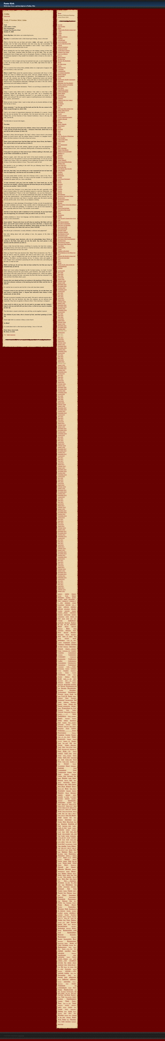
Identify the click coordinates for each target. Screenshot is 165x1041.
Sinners (65, 967)
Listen (67, 836)
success (59, 979)
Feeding (64, 722)
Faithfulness (62, 716)
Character (61, 644)
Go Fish (60, 25)
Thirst (59, 997)
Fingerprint (61, 95)
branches (67, 638)
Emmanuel (61, 700)
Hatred (59, 778)
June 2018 (60, 439)
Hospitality (61, 791)
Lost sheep (61, 842)
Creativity (73, 670)
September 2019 (62, 413)
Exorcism (60, 712)
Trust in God (66, 1003)
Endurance (66, 702)
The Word (60, 995)
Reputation (74, 937)
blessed (66, 632)
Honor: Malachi (62, 124)
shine (65, 965)
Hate (75, 776)
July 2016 (60, 478)
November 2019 (62, 409)
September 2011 (62, 577)
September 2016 (62, 475)
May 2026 (60, 276)
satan (74, 955)
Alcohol (60, 611)
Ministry (73, 867)
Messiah (60, 867)
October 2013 (61, 535)
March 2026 (61, 279)
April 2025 (61, 298)
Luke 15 (69, 848)
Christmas (72, 646)
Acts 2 (74, 605)
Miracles (61, 869)
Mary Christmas (62, 148)
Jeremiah (60, 129)
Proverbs (67, 915)
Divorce (67, 694)
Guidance (60, 776)
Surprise (59, 981)
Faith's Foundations (63, 91)
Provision (60, 916)
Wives (70, 1015)
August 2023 (61, 332)
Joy (71, 817)
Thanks (60, 217)
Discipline (60, 690)
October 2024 (61, 308)
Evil (74, 708)
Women (68, 1017)
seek (74, 959)
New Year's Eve (62, 165)
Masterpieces (72, 854)
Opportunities (66, 886)
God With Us (61, 112)
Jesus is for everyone (67, 811)
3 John (60, 603)
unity (59, 1007)
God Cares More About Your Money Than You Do (65, 109)
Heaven (60, 780)
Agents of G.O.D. (62, 49)
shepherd (60, 965)
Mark (59, 146)
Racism (60, 191)
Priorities (69, 911)
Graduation (73, 766)
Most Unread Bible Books (65, 162)
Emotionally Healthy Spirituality (66, 79)
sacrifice (68, 597)
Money (73, 871)
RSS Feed (60, 1024)
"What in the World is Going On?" (67, 30)
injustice (67, 798)
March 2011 (61, 588)
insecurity (74, 798)
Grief (59, 774)
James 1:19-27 (61, 806)
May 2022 (60, 358)
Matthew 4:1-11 (67, 857)
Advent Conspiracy (63, 47)
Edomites (60, 698)
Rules (59, 949)
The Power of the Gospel (64, 237)
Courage (67, 668)
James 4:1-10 (73, 807)
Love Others (71, 846)
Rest (74, 939)
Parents (70, 891)
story (75, 975)
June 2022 (60, 356)
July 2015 (60, 499)
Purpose (60, 189)
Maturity (67, 859)
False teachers (72, 716)
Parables (60, 172)
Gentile (74, 741)
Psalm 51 (60, 918)
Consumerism (61, 71)
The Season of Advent (64, 242)
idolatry (68, 795)
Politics (60, 177)
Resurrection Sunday (63, 199)
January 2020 (61, 406)
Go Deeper (61, 103)
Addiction (66, 607)
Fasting (74, 718)
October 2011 (61, 576)
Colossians (61, 69)
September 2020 (62, 392)
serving (74, 597)
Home (59, 13)
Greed (74, 772)
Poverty (74, 903)
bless (59, 632)
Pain (68, 889)
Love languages (69, 844)
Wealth (70, 1011)
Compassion (61, 659)
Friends (73, 735)
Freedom (67, 735)
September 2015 (62, 495)
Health (69, 778)
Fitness (74, 726)
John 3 (70, 813)
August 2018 (61, 435)
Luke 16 (74, 848)
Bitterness (68, 630)
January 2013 (61, 550)
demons (68, 682)
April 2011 (61, 586)
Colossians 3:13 (66, 651)
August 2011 (61, 579)
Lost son (68, 842)
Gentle (59, 743)
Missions (74, 869)
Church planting (70, 649)
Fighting (68, 724)
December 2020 (62, 387)
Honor (74, 786)
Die (59, 686)
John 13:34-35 (61, 815)
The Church (63, 991)
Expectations (67, 712)
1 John (59, 31)
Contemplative (61, 665)
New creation (67, 877)
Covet (59, 670)
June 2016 (60, 480)
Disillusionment (62, 692)
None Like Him (62, 167)
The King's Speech (63, 232)
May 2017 (60, 461)
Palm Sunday (61, 170)
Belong (67, 626)
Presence (60, 184)
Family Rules (61, 93)
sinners (65, 599)
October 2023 (61, 329)
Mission (68, 869)
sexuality (60, 599)
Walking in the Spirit (63, 251)
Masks (65, 854)
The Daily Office (70, 991)
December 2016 (62, 469)
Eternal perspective (64, 706)
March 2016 (61, 485)
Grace (68, 766)
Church (60, 649)
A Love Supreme (62, 42)
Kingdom (64, 824)
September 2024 (62, 310)
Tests (74, 987)
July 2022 (60, 355)
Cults (69, 674)
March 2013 (61, 547)
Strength (60, 977)
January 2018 (61, 447)
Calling (60, 642)
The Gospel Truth (62, 227)
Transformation (71, 999)
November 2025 (62, 286)
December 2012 (62, 552)
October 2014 (61, 514)
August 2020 (61, 394)
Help (75, 780)
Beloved (74, 626)
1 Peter (60, 33)
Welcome (60, 1013)
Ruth (75, 949)
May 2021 (60, 379)
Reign (59, 930)
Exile (67, 710)
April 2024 (61, 319)
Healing (64, 778)
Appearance (61, 617)
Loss (63, 839)
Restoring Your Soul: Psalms (65, 196)
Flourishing (60, 728)
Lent (59, 832)
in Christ (66, 797)
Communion (72, 655)
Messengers (73, 865)
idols (74, 795)
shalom (69, 963)
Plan (71, 901)
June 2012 (60, 562)
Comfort (73, 651)
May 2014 (60, 523)
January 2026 (61, 283)
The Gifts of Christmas (64, 223)
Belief (60, 626)
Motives (69, 873)
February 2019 (62, 425)
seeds (70, 959)
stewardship (71, 599)
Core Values (71, 667)
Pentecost (60, 174)
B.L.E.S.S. (67, 623)
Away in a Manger (63, 54)
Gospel (60, 114)
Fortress (74, 733)
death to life (67, 679)
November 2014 (62, 512)
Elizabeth (73, 698)
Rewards (71, 945)
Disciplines (73, 690)
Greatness (69, 772)
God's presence (67, 755)
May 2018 (60, 440)
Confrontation (72, 661)
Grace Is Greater (62, 115)
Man (74, 850)
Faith (74, 714)
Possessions (68, 903)
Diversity (60, 694)
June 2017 (60, 459)
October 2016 (61, 473)
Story (59, 211)
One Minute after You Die (65, 169)
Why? (59, 261)
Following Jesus (67, 730)
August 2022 (61, 353)
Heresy (59, 782)
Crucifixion (61, 674)
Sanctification (62, 955)
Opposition (73, 886)
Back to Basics (62, 57)
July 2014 (60, 519)
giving (59, 596)
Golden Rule (68, 759)
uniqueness (74, 1005)
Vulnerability (73, 1009)
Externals (73, 712)
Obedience (69, 885)
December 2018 (62, 428)
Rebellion (74, 924)
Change (73, 642)
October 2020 (61, 391)
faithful (67, 594)
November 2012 (62, 553)
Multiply (60, 875)
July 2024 (60, 313)
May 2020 (60, 399)
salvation (61, 953)
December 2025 (62, 284)
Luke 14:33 (63, 848)
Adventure (67, 609)
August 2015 (61, 497)
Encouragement (69, 700)
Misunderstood (61, 871)
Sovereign (68, 969)
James (59, 127)
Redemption (61, 928)
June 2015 (60, 500)
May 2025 (60, 296)
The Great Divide (62, 229)
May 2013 (60, 543)
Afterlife (73, 609)
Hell (59, 121)
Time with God (68, 997)
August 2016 (61, 476)
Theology (73, 995)
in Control (73, 797)
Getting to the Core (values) (65, 100)
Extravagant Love (62, 86)
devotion (73, 684)
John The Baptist (71, 815)
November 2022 (62, 348)
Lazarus (74, 828)
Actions (68, 605)
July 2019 (60, 416)
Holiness (61, 784)
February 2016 (62, 487)
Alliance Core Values (63, 52)
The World (67, 995)
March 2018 (61, 444)
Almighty (67, 611)
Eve (72, 708)
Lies (63, 832)
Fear (59, 722)
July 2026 (60, 272)
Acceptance (61, 605)
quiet (68, 922)
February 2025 (62, 301)
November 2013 (62, 533)
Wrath (59, 1021)
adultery (60, 594)
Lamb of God (62, 828)
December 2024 (62, 305)
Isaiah (59, 804)
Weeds (74, 1011)
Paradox (65, 891)
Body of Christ (67, 636)
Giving (60, 745)
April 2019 (61, 421)
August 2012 (61, 559)
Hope (67, 788)
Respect (60, 939)
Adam (59, 607)
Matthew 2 (68, 855)
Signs (59, 967)
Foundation (61, 735)
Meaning (60, 155)
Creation (65, 670)
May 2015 (60, 502)
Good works (66, 761)
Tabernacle (60, 983)
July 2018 (60, 437)
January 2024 (61, 324)
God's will (66, 757)
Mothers (64, 873)
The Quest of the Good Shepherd (66, 239)
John (59, 133)
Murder (64, 875)
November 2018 (62, 430)
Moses (59, 873)
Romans (60, 203)
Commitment (72, 653)
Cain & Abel (71, 640)
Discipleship (61, 76)
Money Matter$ (62, 160)
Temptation (61, 215)
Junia (75, 819)
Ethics (59, 708)
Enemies (73, 702)
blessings (60, 634)
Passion (60, 893)
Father (60, 720)
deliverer (60, 682)
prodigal (60, 913)
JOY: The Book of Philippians (66, 136)
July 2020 (60, 396)
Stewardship (61, 975)
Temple (74, 983)
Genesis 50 (66, 741)
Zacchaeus (68, 1021)
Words (59, 263)
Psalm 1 (60, 186)
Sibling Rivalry (72, 965)
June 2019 (60, 418)
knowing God (66, 826)
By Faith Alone (62, 64)
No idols (67, 882)
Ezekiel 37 (63, 714)
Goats (74, 747)
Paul (59, 895)
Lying (66, 850)
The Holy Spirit (62, 230)
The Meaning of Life (63, 234)
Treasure (60, 1001)
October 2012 (61, 555)
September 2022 (62, 351)
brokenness (61, 640)
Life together (66, 834)
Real (65, 924)
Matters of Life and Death (65, 151)
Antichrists (73, 613)
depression (60, 684)
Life (67, 832)
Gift (71, 743)
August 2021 (61, 373)
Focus (67, 728)
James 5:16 (68, 809)
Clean (59, 651)
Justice (60, 822)
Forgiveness (62, 733)
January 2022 (61, 365)
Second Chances (63, 959)
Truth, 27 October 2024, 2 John (15, 20)
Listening (73, 836)
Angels (74, 611)
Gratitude (61, 768)
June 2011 (60, 583)
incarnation (60, 798)
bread (74, 638)
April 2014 (61, 524)
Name (72, 875)
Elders (66, 698)
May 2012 (60, 564)
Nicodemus (61, 883)
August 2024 (61, 312)
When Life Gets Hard (63, 258)
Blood (67, 634)
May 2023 (60, 337)
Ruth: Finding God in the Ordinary (67, 205)
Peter (59, 901)
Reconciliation (62, 926)
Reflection (68, 928)
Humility (61, 793)
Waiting (60, 1011)
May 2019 (60, 420)
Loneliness (73, 837)
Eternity (73, 706)
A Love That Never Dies (64, 43)
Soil (68, 967)
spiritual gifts (70, 971)
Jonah (59, 134)
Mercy (66, 865)
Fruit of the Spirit (64, 737)
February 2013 (62, 548)
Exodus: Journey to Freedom (65, 85)
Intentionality (72, 800)
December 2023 (62, 325)
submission (72, 977)
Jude (75, 817)
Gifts (75, 743)
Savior (74, 957)
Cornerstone (61, 668)
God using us (73, 749)
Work (60, 1019)
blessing (73, 632)
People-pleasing (72, 897)
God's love (68, 753)
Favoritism (73, 720)
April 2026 (61, 277)
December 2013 (62, 531)
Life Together (61, 26)
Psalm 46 (74, 916)
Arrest (63, 619)
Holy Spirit (72, 784)
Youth (63, 1021)
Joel (66, 813)
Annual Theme (63, 613)
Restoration (60, 941)
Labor (74, 826)
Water (65, 1011)
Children (67, 644)
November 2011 (62, 574)
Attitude (60, 621)
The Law (68, 993)
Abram (74, 603)
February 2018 (62, 445)
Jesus (59, 131)
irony (75, 802)
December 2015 (62, 490)
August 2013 (61, 538)
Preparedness (72, 907)
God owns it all (65, 749)
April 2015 (61, 504)
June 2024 (60, 315)
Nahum (68, 875)
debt (74, 679)
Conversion (60, 667)
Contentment (72, 665)
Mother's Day (61, 163)
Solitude (72, 967)
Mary (71, 852)
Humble (74, 791)
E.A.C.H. (64, 696)
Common (60, 655)
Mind (67, 867)
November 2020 (62, 389)
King (64, 822)
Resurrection (61, 198)
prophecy (73, 913)
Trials (67, 1001)
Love (59, 143)
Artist (67, 619)
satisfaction (61, 957)
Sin (62, 967)
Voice (66, 1009)
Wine (75, 1013)
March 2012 (61, 567)
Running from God (67, 949)
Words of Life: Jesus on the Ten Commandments (66, 265)
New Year (65, 879)
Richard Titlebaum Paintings (66, 15)
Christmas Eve (62, 67)
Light (63, 836)
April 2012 (61, 565)
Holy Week (61, 786)
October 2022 (61, 349)
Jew (63, 813)
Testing (69, 987)
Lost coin (73, 839)
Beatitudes (73, 624)
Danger (60, 677)
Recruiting (74, 926)
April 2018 (61, 442)
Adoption (73, 607)
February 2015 (62, 507)
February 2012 (62, 569)
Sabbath (60, 951)
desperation (67, 684)
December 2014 (62, 511)
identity (60, 795)
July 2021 (60, 375)
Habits (64, 776)
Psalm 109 (73, 918)
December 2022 (62, 346)
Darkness (67, 677)
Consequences (62, 663)
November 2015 (62, 492)
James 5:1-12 (61, 809)
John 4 (74, 813)
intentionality (61, 802)
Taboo (59, 28)
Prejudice (60, 907)
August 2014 (61, 517)
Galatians (60, 98)
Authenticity (72, 621)
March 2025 (61, 300)
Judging (60, 820)
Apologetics (67, 615)
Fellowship (60, 724)
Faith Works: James (63, 90)
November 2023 (62, 327)
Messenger (61, 158)
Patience (69, 893)
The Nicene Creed (62, 235)
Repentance (61, 597)
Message (60, 157)
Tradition (60, 999)
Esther (65, 704)
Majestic (71, 850)
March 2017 (61, 464)
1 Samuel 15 (65, 601)
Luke (59, 848)
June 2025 (60, 295)
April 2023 (61, 339)
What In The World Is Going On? (67, 256)
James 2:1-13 (69, 806)
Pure (64, 920)
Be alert (60, 624)
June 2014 (60, 521)
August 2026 (61, 271)
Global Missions (70, 745)
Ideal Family (61, 126)
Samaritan (74, 953)
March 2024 (61, 320)
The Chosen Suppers (63, 222)
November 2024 (62, 307)
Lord (59, 839)
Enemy (60, 704)
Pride (66, 909)
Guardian (74, 774)
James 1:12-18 (72, 804)
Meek (69, 861)
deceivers (12, 335)
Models (68, 871)
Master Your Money (63, 150)
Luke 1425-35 (61, 850)
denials (74, 682)
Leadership (61, 830)
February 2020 (62, 404)
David (74, 677)
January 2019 (61, 427)
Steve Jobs (73, 973)
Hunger (67, 793)
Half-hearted (70, 776)
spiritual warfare (63, 973)
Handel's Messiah (62, 119)
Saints (74, 951)
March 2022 (61, 361)
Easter (59, 78)
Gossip (74, 764)
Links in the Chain (63, 139)
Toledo (74, 997)
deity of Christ (70, 680)
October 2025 (61, 288)
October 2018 (61, 432)
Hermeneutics (66, 782)
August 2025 (61, 291)
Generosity (61, 739)
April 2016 (61, 483)
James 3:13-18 (65, 807)
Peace (64, 895)
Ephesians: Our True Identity (65, 83)
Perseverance (72, 899)
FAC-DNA (61, 88)
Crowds (74, 672)
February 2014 (62, 528)
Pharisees (64, 901)
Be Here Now (61, 59)
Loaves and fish (62, 837)
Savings (68, 957)
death (60, 679)
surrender (67, 981)
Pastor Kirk (7, 16)
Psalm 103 (66, 918)
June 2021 (60, 377)
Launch (69, 828)
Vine (75, 1007)
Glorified (60, 102)
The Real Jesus (62, 241)
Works (64, 1019)
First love (66, 726)
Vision (59, 249)
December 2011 (62, 572)
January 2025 (61, 303)
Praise (59, 181)
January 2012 (61, 571)
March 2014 (61, 526)
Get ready (65, 743)
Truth (8, 335)
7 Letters (60, 38)
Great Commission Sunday (65, 117)
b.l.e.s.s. (60, 55)
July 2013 (60, 540)
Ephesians (60, 81)
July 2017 (60, 457)
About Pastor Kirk (63, 17)
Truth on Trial (61, 247)
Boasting (73, 634)
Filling (74, 724)
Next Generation (70, 881)
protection (60, 915)
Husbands (73, 793)
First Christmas (62, 97)
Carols (59, 66)
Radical (60, 193)
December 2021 (62, 367)
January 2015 (61, 509)
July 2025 (60, 293)
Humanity (68, 791)
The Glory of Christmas (64, 225)
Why (59, 259)
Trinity (74, 1001)
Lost (67, 839)
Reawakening (61, 194)
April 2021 (61, 380)
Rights (70, 947)
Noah (63, 885)
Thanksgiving (68, 989)
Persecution (61, 899)
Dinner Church (62, 74)
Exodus (74, 710)
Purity (68, 920)
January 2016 (61, 488)
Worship (60, 268)
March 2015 (61, 505)
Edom (74, 696)
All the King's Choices (64, 50)
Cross (67, 672)
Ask (75, 619)
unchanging (60, 1005)
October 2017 (61, 452)
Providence (73, 915)
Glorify (59, 747)
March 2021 (61, 382)
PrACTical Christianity (64, 179)
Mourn (74, 873)
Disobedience (72, 692)
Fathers (66, 720)
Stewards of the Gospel (64, 210)
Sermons (60, 206)
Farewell (67, 718)
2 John (59, 35)
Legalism (74, 829)
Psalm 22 (69, 916)
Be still (66, 624)
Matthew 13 (61, 153)
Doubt (71, 694)
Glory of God (69, 747)
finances (74, 594)
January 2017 (61, 468)
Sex (65, 963)
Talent (67, 983)
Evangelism (66, 708)
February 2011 (62, 589)
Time (62, 997)
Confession (72, 659)
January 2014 (61, 529)
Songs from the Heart (63, 208)
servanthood (72, 961)
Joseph (65, 817)
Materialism (61, 855)
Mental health (67, 863)
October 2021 (61, 370)
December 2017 (62, 449)
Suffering (65, 979)
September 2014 (62, 516)
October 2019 (61, 411)
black (74, 630)
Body (59, 636)
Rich (75, 945)
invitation (69, 802)
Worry (68, 1019)
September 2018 (62, 433)
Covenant (73, 668)
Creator (60, 672)
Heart (74, 778)
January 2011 (61, 591)
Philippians (61, 175)
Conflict (60, 661)
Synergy (74, 981)
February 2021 (62, 384)
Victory (70, 1007)
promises (66, 913)
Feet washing (72, 722)
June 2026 (60, 274)
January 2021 (61, 385)
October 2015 (61, 493)
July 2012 (60, 560)
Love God (61, 844)
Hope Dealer (73, 788)
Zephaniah (74, 1021)
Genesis (69, 739)
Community (62, 657)
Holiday (60, 122)
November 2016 (62, 471)
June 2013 (60, 541)
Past (65, 893)
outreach (61, 889)
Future (74, 737)
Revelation (61, 201)
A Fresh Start (61, 40)
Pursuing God (61, 922)
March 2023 (61, 341)
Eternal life (72, 704)
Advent (60, 45)
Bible (68, 628)
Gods (62, 760)
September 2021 (62, 372)
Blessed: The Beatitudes (64, 61)
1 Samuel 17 (72, 601)
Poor (64, 903)
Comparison (73, 657)
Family (60, 718)
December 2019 (62, 408)
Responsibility (68, 939)
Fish (71, 726)
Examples (60, 710)
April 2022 (61, 360)
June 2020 (60, 397)
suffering (73, 979)
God (59, 107)
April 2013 (61, 545)
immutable (60, 797)
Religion (60, 935)
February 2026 (62, 281)
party (74, 891)
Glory (63, 747)
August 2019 (61, 415)
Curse (74, 674)
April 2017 (61, 463)
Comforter (61, 653)
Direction (63, 686)
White (65, 1013)
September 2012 (62, 557)
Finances (60, 726)
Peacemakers (72, 895)
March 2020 (61, 403)
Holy (66, 784)
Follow (74, 728)
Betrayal (60, 629)
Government (61, 766)
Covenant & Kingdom (64, 73)
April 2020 (61, 401)
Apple (67, 617)
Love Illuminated (62, 145)
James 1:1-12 (65, 804)
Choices (65, 647)
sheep (74, 963)
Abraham (67, 603)
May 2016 (60, 481)
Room (75, 947)
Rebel (69, 924)
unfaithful (67, 1005)
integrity (60, 800)
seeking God (62, 961)
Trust (59, 1003)
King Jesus (70, 822)
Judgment (68, 819)
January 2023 (61, 344)
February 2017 (62, 466)
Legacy (68, 830)
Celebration (66, 642)
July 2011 (60, 581)
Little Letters (61, 141)
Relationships (71, 932)
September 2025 (62, 289)
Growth (66, 774)
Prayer (59, 182)
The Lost (73, 993)
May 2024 (60, 317)
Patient (74, 893)
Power (60, 905)
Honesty (68, 786)
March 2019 (61, 423)
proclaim (74, 911)
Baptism (73, 623)
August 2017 (61, 456)
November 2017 (62, 451)
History (74, 782)
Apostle (74, 615)
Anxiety (60, 615)
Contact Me (21, 1036)
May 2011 (60, 584)
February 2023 (62, 343)
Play (75, 901)
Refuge (74, 928)
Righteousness (62, 947)
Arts (71, 619)
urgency (64, 1007)
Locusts (68, 837)
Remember (73, 935)
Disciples (63, 688)
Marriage (64, 852)
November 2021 (62, 368)
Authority (61, 623)
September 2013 (62, 536)
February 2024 (62, 322)
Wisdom (61, 1015)
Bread (59, 62)
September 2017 (62, 454)
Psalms (60, 187)
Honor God (61, 788)
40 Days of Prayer (63, 37)
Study (65, 977)
